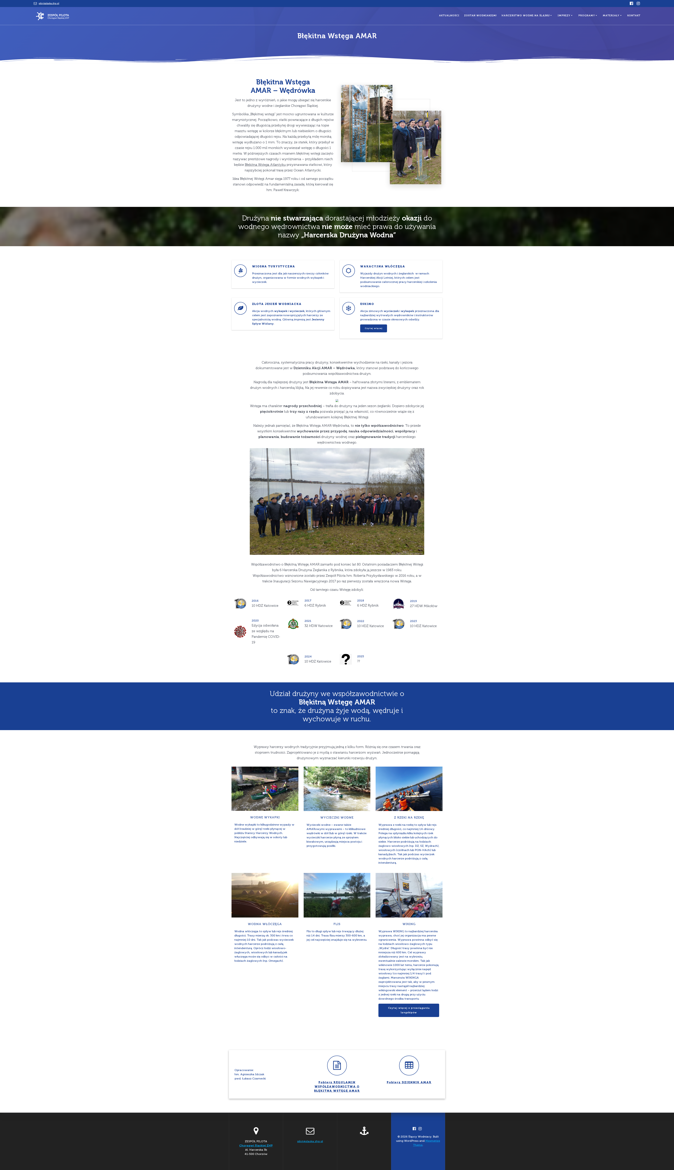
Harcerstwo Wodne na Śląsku (526, 15)
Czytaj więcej (373, 328)
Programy (586, 15)
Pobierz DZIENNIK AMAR (409, 1082)
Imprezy (564, 15)
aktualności (449, 15)
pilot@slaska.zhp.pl (49, 3)
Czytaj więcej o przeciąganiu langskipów (409, 1010)
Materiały (611, 15)
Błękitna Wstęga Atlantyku (265, 165)
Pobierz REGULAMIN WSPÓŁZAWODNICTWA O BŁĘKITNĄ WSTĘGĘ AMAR (337, 1086)
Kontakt (633, 15)
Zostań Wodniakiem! (480, 15)
